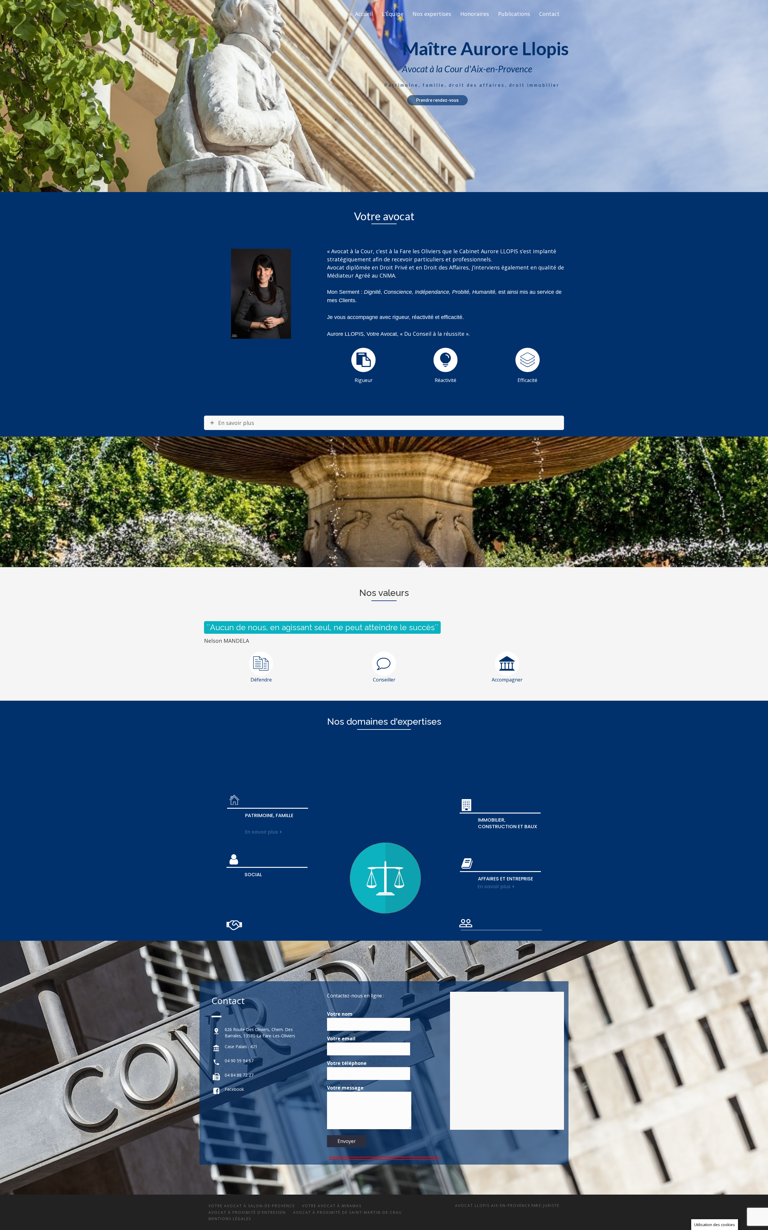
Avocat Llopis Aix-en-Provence (492, 1205)
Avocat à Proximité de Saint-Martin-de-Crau (347, 1212)
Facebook (234, 1089)
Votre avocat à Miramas (332, 1205)
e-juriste (549, 1205)
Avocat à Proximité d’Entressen (247, 1212)
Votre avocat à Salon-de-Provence (251, 1205)
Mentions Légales (229, 1218)
